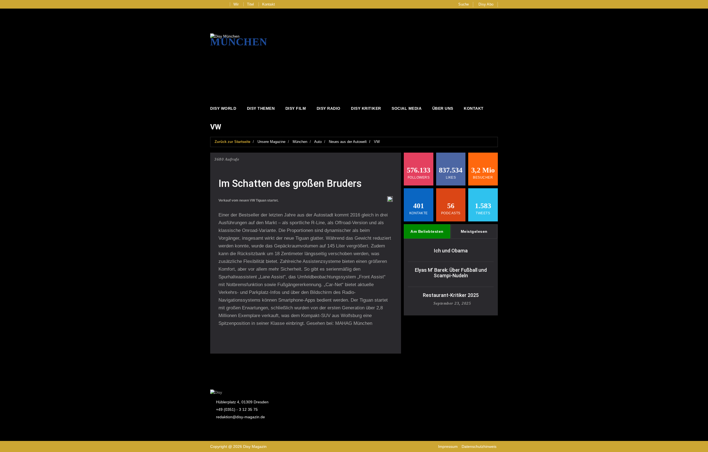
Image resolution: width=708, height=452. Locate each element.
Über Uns (442, 108)
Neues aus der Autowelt (348, 142)
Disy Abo (485, 4)
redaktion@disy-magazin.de (240, 417)
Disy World (223, 108)
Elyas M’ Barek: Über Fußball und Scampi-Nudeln (451, 272)
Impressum (448, 446)
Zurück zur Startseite (232, 142)
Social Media (406, 108)
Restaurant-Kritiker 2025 (451, 295)
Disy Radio (328, 108)
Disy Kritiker (366, 108)
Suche (463, 4)
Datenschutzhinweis (479, 446)
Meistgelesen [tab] (474, 231)
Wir (236, 4)
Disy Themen (261, 108)
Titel (250, 4)
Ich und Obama (451, 251)
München (300, 142)
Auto (318, 142)
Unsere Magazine (271, 142)
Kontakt (268, 4)
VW (377, 142)
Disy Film (295, 108)
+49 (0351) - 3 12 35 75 (237, 409)
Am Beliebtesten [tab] (427, 231)
